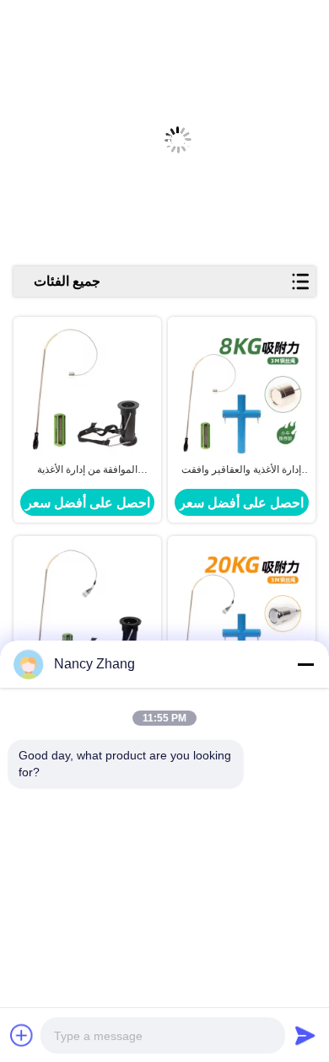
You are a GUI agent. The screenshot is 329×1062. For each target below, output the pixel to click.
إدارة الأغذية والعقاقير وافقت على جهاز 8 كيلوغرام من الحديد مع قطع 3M (241, 470)
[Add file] (22, 1035)
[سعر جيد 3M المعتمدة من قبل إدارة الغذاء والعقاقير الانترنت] (242, 608)
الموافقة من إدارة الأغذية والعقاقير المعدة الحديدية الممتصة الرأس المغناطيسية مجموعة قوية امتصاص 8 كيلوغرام (88, 470)
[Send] (305, 1035)
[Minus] (305, 664)
